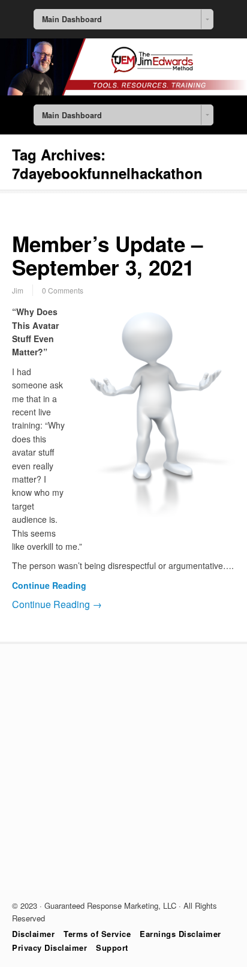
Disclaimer (33, 933)
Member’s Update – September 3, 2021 (107, 255)
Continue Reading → (57, 604)
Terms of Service (97, 933)
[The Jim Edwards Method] (123, 92)
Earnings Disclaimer (180, 933)
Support (112, 947)
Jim (17, 290)
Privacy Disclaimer (49, 947)
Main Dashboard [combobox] (72, 19)
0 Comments (62, 290)
